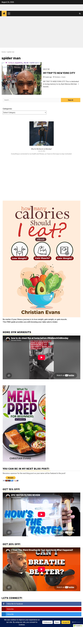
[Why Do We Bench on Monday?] (41, 133)
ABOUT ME (46, 69)
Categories (7, 109)
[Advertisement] (41, 32)
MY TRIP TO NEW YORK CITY (59, 73)
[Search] (79, 13)
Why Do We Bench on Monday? (41, 149)
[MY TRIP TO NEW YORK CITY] (22, 78)
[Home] (4, 13)
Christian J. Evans (60, 77)
